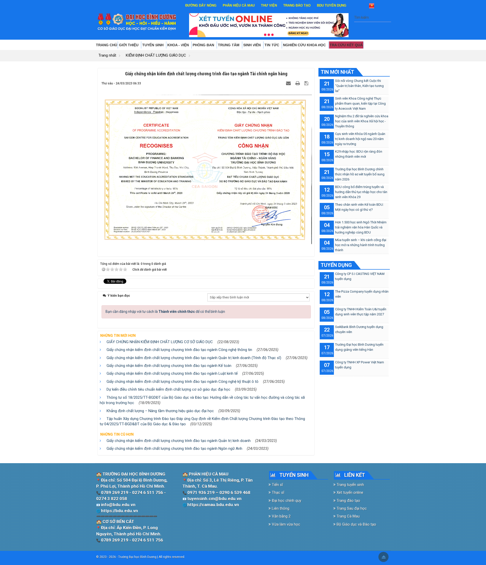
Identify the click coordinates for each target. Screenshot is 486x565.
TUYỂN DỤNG (336, 265)
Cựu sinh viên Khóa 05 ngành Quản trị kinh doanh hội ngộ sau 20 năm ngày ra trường (360, 139)
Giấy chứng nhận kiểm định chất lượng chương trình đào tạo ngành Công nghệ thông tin (179, 349)
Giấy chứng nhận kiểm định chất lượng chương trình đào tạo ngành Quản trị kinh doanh (179, 440)
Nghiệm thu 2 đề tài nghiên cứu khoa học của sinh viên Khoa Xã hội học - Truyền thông (361, 121)
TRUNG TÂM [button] (229, 45)
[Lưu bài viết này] (307, 83)
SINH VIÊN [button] (252, 45)
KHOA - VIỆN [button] (178, 45)
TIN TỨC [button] (272, 45)
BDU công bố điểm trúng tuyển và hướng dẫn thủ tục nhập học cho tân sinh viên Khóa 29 (361, 192)
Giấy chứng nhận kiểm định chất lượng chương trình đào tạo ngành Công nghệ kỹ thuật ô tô (182, 381)
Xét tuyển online (349, 492)
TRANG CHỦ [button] (106, 45)
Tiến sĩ (277, 484)
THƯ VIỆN (269, 5)
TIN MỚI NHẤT (337, 72)
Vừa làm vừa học (285, 524)
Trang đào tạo (348, 500)
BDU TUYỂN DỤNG (331, 5)
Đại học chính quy (286, 500)
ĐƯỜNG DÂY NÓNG (200, 5)
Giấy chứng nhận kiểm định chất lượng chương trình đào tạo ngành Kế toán (169, 365)
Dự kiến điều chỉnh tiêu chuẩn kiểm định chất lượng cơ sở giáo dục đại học (168, 389)
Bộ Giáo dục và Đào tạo (356, 524)
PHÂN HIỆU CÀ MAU (239, 5)
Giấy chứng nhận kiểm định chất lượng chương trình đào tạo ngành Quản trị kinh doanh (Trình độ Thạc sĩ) (194, 358)
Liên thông (280, 508)
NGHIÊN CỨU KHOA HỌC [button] (305, 45)
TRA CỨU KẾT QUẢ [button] (346, 45)
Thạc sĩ (277, 492)
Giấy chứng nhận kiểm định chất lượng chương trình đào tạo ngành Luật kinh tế (172, 373)
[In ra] (298, 83)
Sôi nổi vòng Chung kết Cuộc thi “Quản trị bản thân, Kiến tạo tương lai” (359, 86)
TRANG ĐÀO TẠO (297, 5)
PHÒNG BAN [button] (204, 45)
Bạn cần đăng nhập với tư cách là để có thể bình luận (165, 312)
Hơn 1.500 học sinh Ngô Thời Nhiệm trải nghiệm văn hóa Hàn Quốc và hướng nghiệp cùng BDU (361, 227)
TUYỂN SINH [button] (153, 45)
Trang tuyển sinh (350, 484)
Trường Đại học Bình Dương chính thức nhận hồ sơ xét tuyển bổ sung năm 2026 (359, 174)
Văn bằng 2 (281, 516)
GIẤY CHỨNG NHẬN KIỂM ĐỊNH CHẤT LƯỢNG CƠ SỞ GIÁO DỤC (160, 342)
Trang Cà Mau (348, 516)
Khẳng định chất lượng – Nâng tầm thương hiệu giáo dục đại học (160, 411)
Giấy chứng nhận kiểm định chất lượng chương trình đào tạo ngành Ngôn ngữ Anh (174, 448)
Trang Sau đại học (351, 508)
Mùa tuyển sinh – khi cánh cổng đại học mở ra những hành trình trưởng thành (360, 245)
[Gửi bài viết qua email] (289, 83)
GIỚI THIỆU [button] (129, 45)
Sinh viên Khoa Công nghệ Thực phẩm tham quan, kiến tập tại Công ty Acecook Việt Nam (360, 103)
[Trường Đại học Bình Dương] (136, 22)
